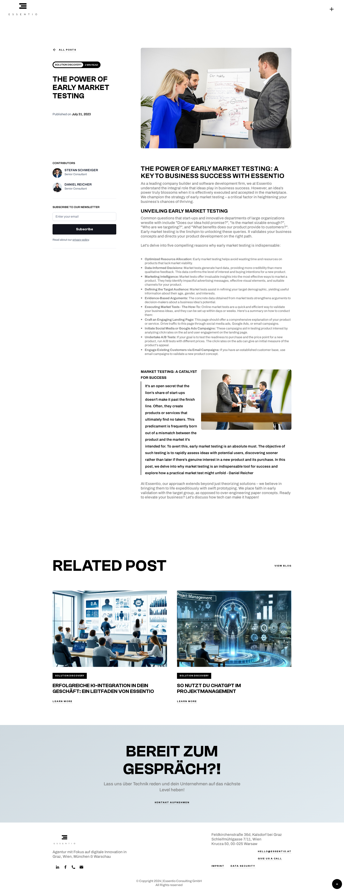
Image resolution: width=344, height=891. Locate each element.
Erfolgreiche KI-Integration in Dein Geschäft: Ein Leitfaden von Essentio (103, 688)
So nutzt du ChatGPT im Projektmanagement (209, 688)
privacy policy (80, 239)
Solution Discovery (69, 675)
